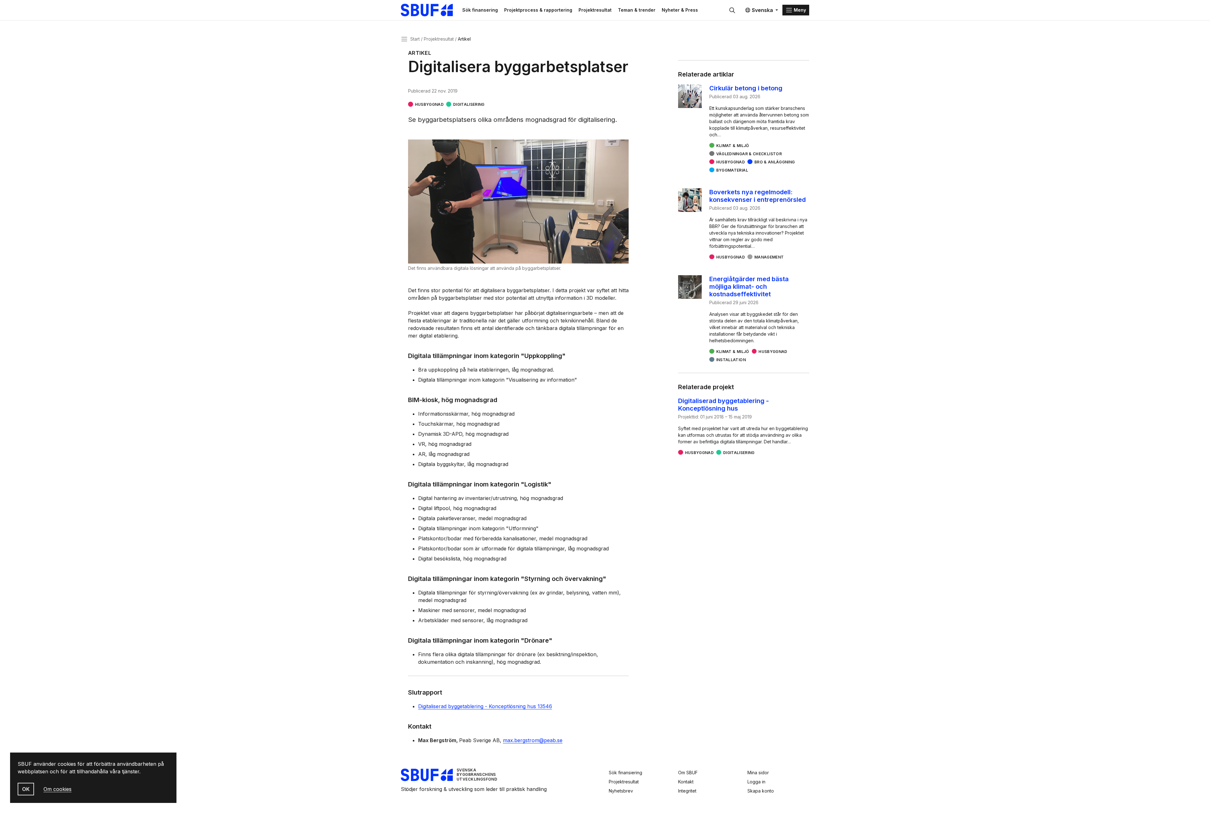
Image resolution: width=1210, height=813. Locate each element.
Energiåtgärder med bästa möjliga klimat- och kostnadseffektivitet (749, 286)
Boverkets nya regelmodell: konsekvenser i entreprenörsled (757, 195)
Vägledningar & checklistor (749, 153)
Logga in (756, 781)
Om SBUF (688, 772)
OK (26, 789)
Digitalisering (469, 104)
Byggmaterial (732, 170)
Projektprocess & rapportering (538, 10)
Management (769, 257)
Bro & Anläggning (774, 162)
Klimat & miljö (732, 145)
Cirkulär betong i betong (745, 88)
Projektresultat (595, 10)
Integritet (687, 790)
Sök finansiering (625, 772)
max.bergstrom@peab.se (532, 740)
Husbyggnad (429, 104)
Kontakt (686, 781)
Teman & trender (636, 10)
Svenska (762, 10)
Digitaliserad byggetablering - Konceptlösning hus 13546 (485, 706)
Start (415, 39)
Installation (731, 359)
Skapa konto (760, 790)
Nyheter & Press (680, 10)
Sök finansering (480, 10)
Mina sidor (758, 772)
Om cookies (57, 789)
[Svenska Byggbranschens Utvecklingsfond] (430, 10)
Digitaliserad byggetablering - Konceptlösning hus (723, 404)
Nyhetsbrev (621, 790)
